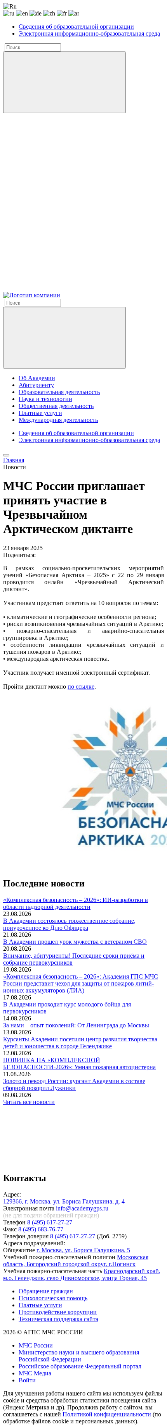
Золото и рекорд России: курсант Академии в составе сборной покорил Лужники (74, 1084)
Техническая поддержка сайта (58, 1319)
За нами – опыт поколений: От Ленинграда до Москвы (76, 1025)
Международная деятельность (58, 420)
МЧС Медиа (35, 1373)
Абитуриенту (36, 385)
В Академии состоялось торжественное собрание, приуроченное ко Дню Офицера (69, 924)
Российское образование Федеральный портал (80, 1366)
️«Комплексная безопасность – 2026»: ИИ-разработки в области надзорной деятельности (75, 903)
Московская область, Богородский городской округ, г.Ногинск (75, 1260)
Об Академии (37, 378)
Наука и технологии (45, 399)
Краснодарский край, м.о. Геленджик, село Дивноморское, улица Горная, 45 (81, 1274)
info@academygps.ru (82, 1208)
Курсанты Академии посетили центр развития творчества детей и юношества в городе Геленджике (80, 1042)
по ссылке (81, 686)
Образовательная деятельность (59, 392)
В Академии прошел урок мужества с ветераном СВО (75, 941)
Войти (27, 1380)
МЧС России (36, 1345)
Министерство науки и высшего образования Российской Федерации (79, 1356)
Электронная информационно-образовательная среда (89, 33)
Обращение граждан (46, 1291)
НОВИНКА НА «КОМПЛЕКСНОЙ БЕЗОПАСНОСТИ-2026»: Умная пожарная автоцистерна (79, 1063)
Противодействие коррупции (58, 1312)
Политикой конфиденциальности (107, 1414)
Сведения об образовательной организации (76, 26)
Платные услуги (40, 413)
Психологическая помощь (53, 1298)
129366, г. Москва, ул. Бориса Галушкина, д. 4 (64, 1201)
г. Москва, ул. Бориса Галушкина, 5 (83, 1250)
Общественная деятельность (56, 406)
